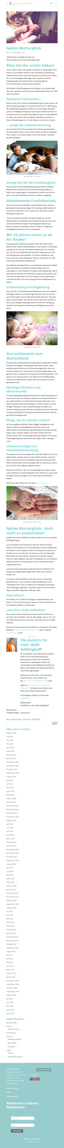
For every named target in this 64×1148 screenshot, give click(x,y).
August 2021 (11, 951)
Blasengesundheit (14, 1039)
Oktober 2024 (11, 813)
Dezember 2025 (12, 762)
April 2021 (10, 966)
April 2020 (10, 1010)
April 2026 (10, 747)
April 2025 (10, 791)
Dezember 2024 (12, 806)
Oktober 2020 (11, 988)
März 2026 (10, 751)
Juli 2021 (9, 955)
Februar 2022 (11, 929)
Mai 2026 (9, 744)
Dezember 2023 (12, 849)
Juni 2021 (9, 959)
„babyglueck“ (25, 698)
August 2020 (11, 995)
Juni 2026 (9, 740)
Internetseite (41, 483)
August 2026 (11, 733)
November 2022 (12, 897)
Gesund (9, 1036)
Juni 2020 (9, 1002)
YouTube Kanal (12, 633)
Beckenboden (11, 1023)
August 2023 (11, 864)
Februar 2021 (11, 973)
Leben (8, 1050)
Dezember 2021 (12, 937)
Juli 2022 (9, 911)
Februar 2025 (11, 798)
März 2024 (10, 838)
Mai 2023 (9, 875)
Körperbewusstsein (15, 1057)
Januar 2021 (10, 977)
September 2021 (12, 948)
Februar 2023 (11, 886)
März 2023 (10, 882)
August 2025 (11, 777)
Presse (8, 1092)
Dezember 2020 (12, 980)
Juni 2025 (9, 784)
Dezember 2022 (12, 893)
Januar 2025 (10, 802)
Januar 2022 (10, 933)
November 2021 (12, 940)
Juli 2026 (9, 736)
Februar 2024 (11, 842)
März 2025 (10, 795)
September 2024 (12, 817)
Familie (10, 1053)
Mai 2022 (9, 919)
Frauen (23, 52)
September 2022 (12, 904)
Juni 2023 (9, 871)
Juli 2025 (9, 780)
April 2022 (10, 922)
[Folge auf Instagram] (34, 1079)
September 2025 (12, 773)
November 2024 (12, 809)
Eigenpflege (12, 1043)
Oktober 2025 (11, 769)
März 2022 (10, 926)
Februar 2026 (11, 755)
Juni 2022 (9, 915)
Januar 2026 (10, 758)
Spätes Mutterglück (23, 48)
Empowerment (13, 1029)
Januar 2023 (10, 889)
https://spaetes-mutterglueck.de (26, 630)
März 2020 (10, 1013)
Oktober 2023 (11, 857)
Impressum (27, 1139)
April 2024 (10, 835)
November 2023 (12, 853)
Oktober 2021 (11, 944)
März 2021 (10, 970)
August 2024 (11, 820)
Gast (10, 52)
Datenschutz (36, 1139)
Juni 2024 (9, 828)
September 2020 (12, 991)
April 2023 (10, 878)
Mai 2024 (9, 831)
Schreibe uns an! (44, 1069)
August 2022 (11, 908)
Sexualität (11, 1046)
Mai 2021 (9, 962)
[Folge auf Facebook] (31, 1079)
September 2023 (12, 860)
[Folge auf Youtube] (38, 1079)
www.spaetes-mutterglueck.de (35, 681)
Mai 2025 (9, 787)
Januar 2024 (10, 846)
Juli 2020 (9, 999)
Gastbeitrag (10, 1033)
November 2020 (12, 984)
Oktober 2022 (11, 900)
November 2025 (12, 766)
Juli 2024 (9, 824)
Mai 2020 (9, 1006)
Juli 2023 (9, 868)
